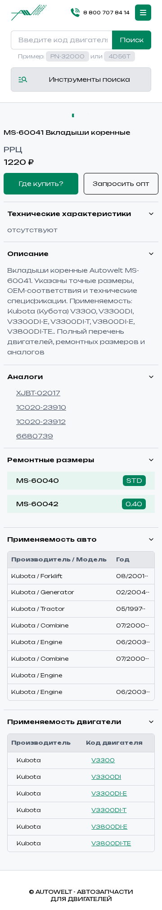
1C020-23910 (41, 407)
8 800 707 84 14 (106, 12)
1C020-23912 (41, 421)
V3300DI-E (109, 793)
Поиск (132, 40)
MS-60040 (37, 480)
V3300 (103, 760)
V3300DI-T (108, 810)
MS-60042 (37, 504)
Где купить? (40, 183)
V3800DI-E (109, 826)
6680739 (34, 436)
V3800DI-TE (111, 843)
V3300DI (106, 776)
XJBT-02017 (38, 393)
